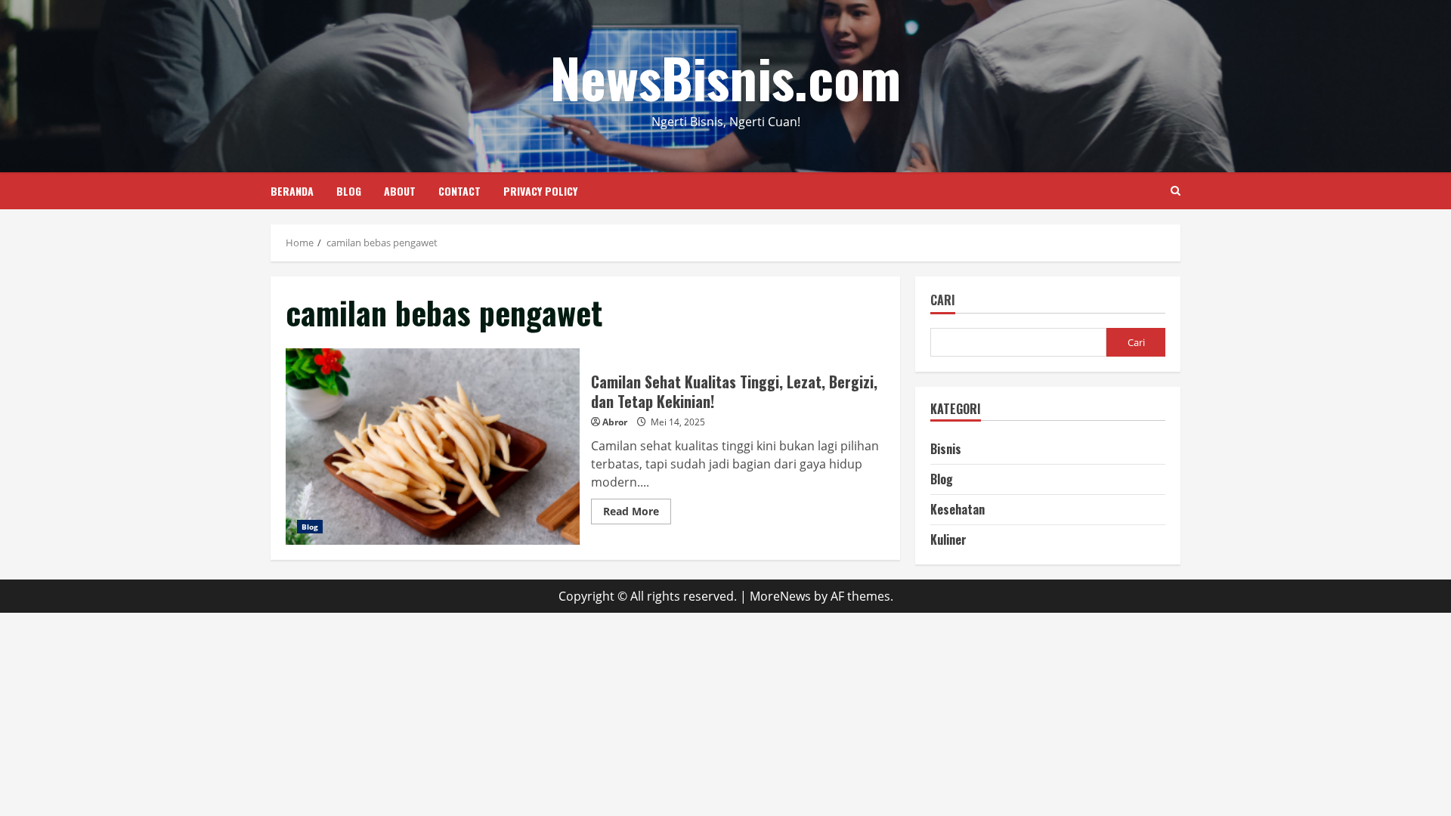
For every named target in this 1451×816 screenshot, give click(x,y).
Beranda (292, 191)
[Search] (1175, 191)
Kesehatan (957, 509)
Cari (942, 301)
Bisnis (945, 449)
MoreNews (780, 596)
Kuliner (948, 539)
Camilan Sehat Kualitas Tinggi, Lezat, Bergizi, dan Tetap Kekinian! (433, 446)
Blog (348, 191)
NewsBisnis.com (725, 76)
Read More (637, 513)
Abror (614, 422)
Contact (459, 191)
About (400, 191)
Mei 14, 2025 (678, 422)
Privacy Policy (540, 191)
